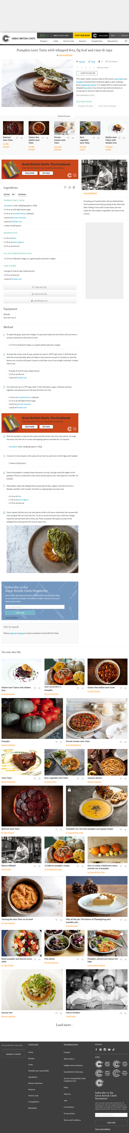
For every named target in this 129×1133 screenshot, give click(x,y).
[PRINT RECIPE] (69, 188)
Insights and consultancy (73, 1065)
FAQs (66, 1087)
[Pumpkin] (64, 672)
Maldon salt (17, 221)
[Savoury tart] (32, 989)
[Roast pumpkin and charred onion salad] (21, 943)
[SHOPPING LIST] (74, 188)
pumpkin (79, 82)
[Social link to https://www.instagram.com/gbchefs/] (105, 1049)
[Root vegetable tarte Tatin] (90, 128)
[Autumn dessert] (107, 762)
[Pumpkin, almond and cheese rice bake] (107, 943)
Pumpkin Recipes (85, 106)
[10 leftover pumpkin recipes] (64, 850)
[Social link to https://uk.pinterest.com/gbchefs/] (100, 1049)
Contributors (69, 1107)
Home (30, 1052)
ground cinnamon (19, 217)
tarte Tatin (118, 79)
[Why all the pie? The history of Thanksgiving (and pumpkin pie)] (96, 896)
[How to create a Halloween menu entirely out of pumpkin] (107, 850)
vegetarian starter (88, 85)
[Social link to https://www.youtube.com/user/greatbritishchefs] (109, 1049)
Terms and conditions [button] (11, 617)
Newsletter (32, 1108)
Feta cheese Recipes (107, 106)
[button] (44, 41)
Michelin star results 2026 (38, 1071)
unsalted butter (19, 213)
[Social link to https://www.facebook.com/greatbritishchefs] (96, 1049)
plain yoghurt (18, 242)
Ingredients (32, 1077)
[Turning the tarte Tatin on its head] (32, 896)
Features (31, 1089)
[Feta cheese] (64, 943)
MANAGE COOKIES (13, 1054)
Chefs (30, 1065)
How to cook (33, 1095)
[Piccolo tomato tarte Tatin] (64, 128)
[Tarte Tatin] (21, 762)
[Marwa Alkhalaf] (21, 850)
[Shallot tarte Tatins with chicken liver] (115, 128)
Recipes (31, 1058)
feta (85, 88)
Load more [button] (63, 1024)
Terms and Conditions (72, 1120)
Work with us (69, 1059)
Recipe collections (35, 1083)
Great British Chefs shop (73, 1072)
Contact (67, 1052)
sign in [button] (12, 633)
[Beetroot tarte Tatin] (13, 128)
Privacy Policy (69, 1113)
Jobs (65, 1100)
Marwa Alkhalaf (65, 55)
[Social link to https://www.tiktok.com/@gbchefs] (113, 1049)
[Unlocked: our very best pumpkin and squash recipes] (96, 806)
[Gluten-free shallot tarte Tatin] (39, 128)
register (20, 633)
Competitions (33, 1102)
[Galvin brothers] (96, 989)
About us (67, 1094)
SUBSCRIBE (20, 613)
